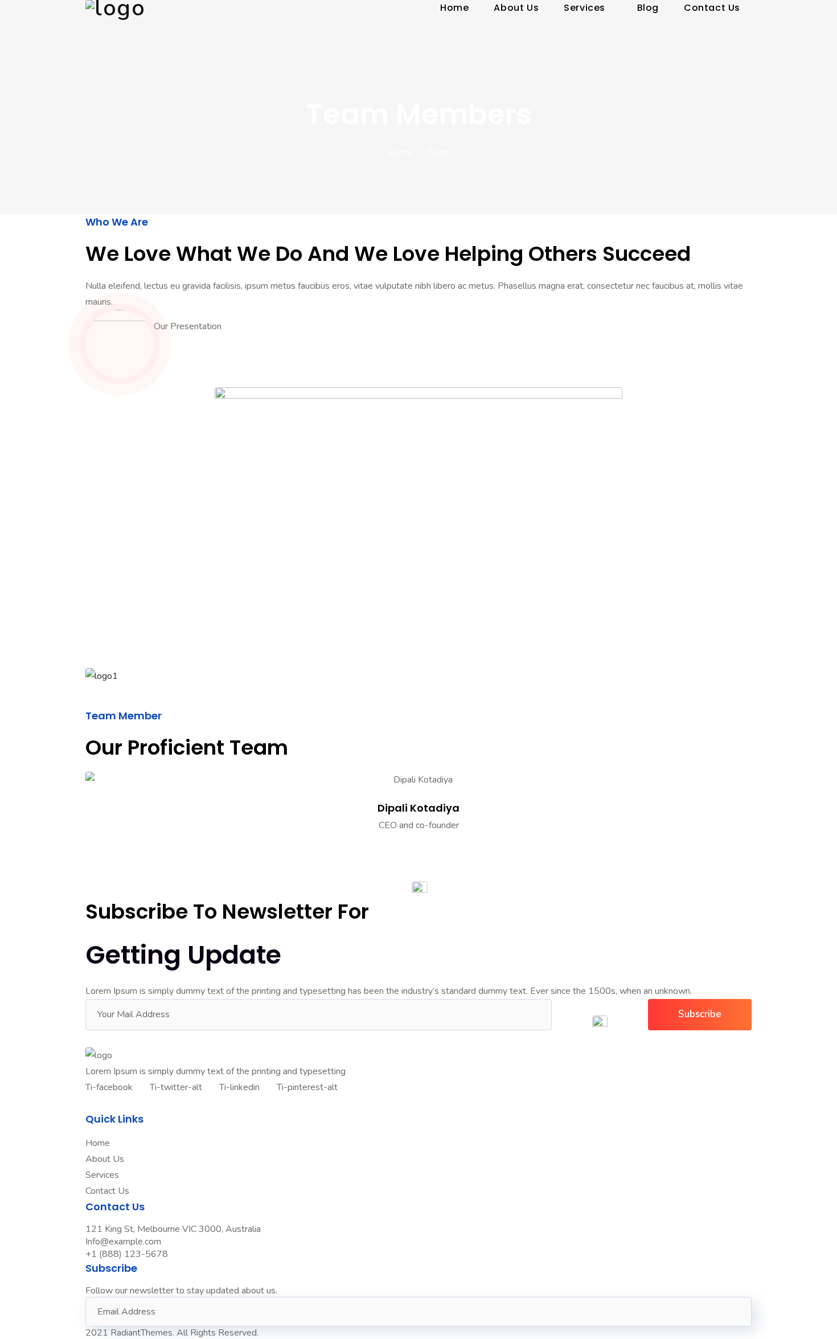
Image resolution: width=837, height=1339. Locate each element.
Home (400, 152)
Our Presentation (187, 326)
